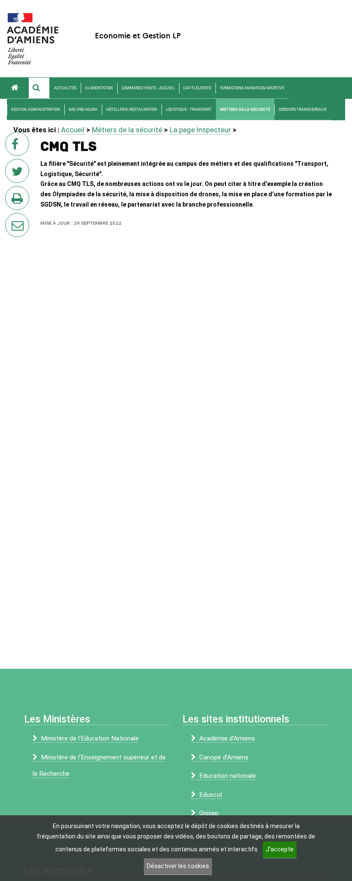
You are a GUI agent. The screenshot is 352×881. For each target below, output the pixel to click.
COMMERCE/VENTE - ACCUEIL (148, 88)
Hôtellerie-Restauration (131, 109)
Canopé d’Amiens (224, 757)
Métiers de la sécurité (245, 109)
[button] (39, 88)
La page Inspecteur (200, 129)
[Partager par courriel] (12, 219)
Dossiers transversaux (303, 109)
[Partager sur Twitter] (19, 173)
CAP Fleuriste (197, 88)
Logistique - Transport (189, 109)
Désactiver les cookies (178, 866)
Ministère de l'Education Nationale (90, 738)
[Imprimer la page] (19, 200)
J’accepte (280, 849)
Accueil (73, 129)
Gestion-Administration (35, 109)
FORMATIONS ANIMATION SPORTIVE (252, 88)
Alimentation (99, 88)
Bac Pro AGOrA (83, 109)
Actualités (65, 88)
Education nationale (227, 776)
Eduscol (210, 795)
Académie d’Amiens (227, 738)
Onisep (208, 813)
